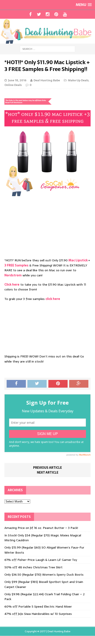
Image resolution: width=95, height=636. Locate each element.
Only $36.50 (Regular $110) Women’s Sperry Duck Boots (44, 574)
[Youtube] (65, 14)
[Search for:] (47, 48)
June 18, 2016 (17, 80)
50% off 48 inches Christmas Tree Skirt (33, 567)
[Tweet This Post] (37, 384)
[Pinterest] (56, 14)
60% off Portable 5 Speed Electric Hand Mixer (38, 606)
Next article (47, 472)
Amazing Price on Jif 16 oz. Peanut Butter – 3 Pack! (41, 527)
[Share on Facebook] (16, 384)
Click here (11, 284)
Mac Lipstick (78, 260)
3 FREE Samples (16, 265)
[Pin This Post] (58, 384)
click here (53, 298)
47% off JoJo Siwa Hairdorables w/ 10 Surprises (38, 613)
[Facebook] (30, 14)
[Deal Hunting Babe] (47, 31)
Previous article (47, 467)
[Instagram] (47, 14)
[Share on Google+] (78, 384)
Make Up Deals (78, 80)
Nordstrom (13, 275)
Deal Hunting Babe (47, 80)
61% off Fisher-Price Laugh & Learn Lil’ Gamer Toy (40, 559)
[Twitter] (39, 14)
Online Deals (13, 85)
